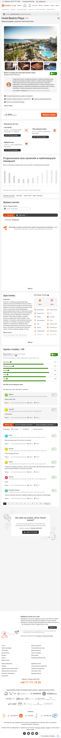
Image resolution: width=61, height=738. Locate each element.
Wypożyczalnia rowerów (41, 338)
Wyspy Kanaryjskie (22, 9)
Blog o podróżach (36, 645)
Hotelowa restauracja (54, 331)
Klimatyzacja (40, 309)
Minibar (39, 316)
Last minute (8, 127)
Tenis (51, 320)
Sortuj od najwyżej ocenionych (45, 425)
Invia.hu (48, 727)
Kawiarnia (39, 334)
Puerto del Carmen (41, 9)
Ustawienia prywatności (37, 668)
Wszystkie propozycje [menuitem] (9, 195)
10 (41, 503)
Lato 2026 (30, 5)
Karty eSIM (5, 676)
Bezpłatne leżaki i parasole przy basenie (41, 313)
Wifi (51, 338)
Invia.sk (43, 727)
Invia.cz (38, 727)
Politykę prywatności (48, 636)
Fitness (39, 327)
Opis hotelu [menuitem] (19, 195)
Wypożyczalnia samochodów (10, 668)
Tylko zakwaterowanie (39, 129)
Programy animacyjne (54, 327)
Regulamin (39, 636)
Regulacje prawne (36, 673)
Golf (38, 324)
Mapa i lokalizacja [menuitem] (37, 195)
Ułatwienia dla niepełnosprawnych (41, 331)
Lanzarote (31, 9)
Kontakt (4, 655)
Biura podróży (5, 653)
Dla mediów (5, 650)
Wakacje (13, 9)
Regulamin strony (36, 663)
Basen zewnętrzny (54, 309)
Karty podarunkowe (7, 663)
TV (50, 313)
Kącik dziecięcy (41, 320)
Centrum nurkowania (54, 324)
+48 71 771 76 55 (30, 682)
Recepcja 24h (53, 334)
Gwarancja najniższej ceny (38, 658)
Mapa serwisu (5, 660)
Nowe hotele (34, 655)
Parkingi (4, 666)
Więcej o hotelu (8, 105)
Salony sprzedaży (7, 648)
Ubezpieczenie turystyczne (9, 671)
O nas (3, 645)
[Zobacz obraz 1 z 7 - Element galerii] (11, 66)
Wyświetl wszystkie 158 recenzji (12, 74)
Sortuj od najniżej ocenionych (23, 425)
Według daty (8, 425)
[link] (25, 5)
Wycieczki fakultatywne (8, 673)
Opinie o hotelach (36, 653)
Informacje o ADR (36, 671)
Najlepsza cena (9, 142)
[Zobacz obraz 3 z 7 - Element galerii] (37, 66)
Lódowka (52, 316)
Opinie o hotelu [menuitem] (27, 195)
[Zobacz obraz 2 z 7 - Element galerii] (24, 66)
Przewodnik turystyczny (38, 648)
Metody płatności (36, 650)
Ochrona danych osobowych (39, 666)
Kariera (3, 658)
